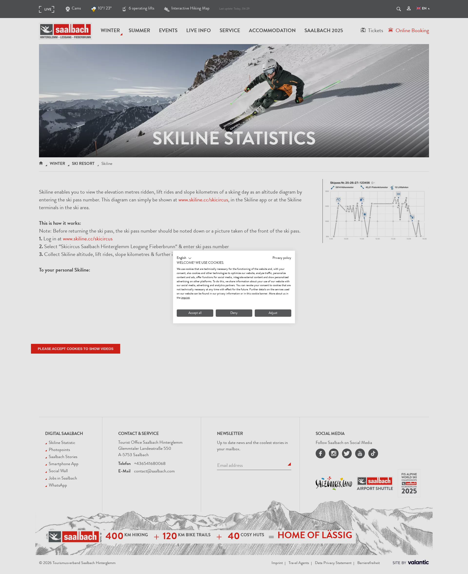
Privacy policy (282, 258)
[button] (184, 258)
